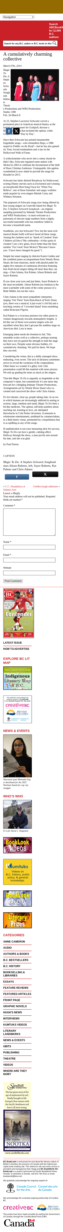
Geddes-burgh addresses (45, 486)
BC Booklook (31, 6)
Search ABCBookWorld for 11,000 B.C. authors (55, 30)
